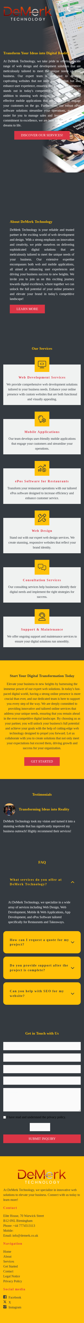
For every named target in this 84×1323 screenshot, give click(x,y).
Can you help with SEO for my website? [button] (37, 993)
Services (8, 1261)
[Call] (68, 9)
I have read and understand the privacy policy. (36, 1117)
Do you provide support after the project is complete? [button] (39, 968)
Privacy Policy (12, 1281)
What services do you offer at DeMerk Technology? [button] (36, 882)
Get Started (42, 761)
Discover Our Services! (42, 135)
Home (7, 1251)
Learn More (27, 309)
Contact (8, 1271)
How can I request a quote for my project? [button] (39, 942)
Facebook (15, 1297)
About (7, 1256)
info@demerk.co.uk (25, 1235)
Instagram (15, 1307)
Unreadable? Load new (55, 1127)
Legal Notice (11, 1276)
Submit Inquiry (42, 1138)
